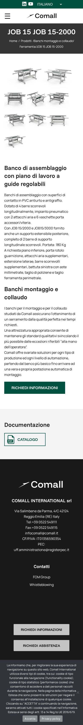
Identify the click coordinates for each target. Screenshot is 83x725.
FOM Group (41, 577)
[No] (78, 692)
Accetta (30, 718)
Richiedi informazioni (34, 387)
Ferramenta (28, 47)
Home (13, 41)
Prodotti (26, 41)
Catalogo (27, 439)
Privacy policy (51, 718)
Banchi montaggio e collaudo (53, 41)
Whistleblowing (42, 584)
